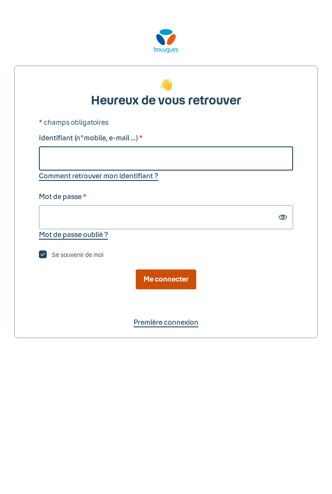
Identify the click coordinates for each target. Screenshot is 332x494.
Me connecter (166, 279)
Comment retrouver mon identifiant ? (98, 175)
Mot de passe (62, 196)
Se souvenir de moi (77, 254)
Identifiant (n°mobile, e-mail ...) (91, 137)
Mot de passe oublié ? (73, 234)
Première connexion (166, 322)
